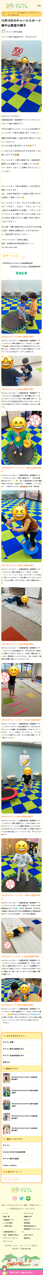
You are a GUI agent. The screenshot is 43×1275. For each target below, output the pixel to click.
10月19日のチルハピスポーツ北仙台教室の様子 (25, 266)
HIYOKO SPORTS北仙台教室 (14, 1152)
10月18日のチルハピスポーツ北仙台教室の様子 (18, 263)
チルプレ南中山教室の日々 (20, 13)
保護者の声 (28, 1216)
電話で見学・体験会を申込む (21, 1272)
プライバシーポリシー (11, 1238)
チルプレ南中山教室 (11, 1158)
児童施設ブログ (8, 1220)
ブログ (9, 13)
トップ (5, 1213)
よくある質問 (8, 1223)
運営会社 (27, 1238)
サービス (11, 255)
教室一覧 (6, 1216)
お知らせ (6, 1062)
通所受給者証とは (30, 1226)
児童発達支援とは (9, 1232)
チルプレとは (28, 1213)
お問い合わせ (28, 1235)
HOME (3, 13)
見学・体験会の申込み (11, 1235)
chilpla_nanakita (9, 1165)
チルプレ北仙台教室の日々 (13, 1055)
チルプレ (6, 1145)
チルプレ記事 (8, 1042)
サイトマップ (8, 1241)
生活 (23, 257)
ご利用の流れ (8, 1226)
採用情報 (27, 1223)
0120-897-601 (26, 1248)
